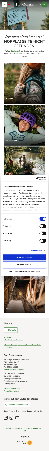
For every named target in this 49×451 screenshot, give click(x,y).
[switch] (42, 226)
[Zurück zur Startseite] (24, 4)
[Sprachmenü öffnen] (9, 4)
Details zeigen (36, 250)
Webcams (8, 337)
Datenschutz (37, 428)
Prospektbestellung (11, 391)
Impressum (27, 428)
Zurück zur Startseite (14, 428)
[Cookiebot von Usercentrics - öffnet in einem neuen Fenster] (35, 178)
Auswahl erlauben (24, 264)
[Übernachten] (44, 4)
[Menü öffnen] (4, 4)
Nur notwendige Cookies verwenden (24, 271)
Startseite (15, 51)
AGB (24, 431)
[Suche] (40, 4)
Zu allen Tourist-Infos (12, 388)
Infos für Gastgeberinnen (13, 340)
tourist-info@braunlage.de (14, 369)
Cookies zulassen (24, 257)
